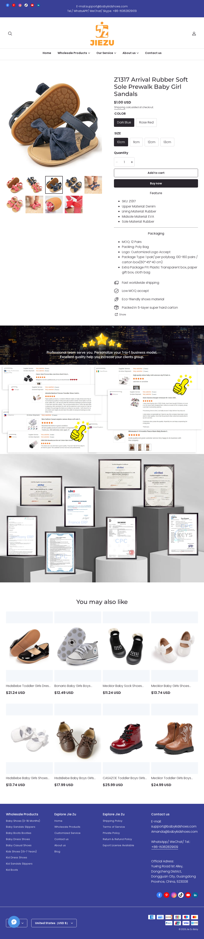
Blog (57, 851)
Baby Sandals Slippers (20, 827)
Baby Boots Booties (18, 833)
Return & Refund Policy (117, 839)
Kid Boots (12, 870)
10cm (121, 142)
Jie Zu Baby (192, 929)
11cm (136, 142)
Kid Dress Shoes (16, 857)
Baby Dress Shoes (18, 839)
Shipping (119, 107)
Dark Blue (124, 122)
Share (122, 314)
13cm (167, 142)
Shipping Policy (112, 821)
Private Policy (111, 833)
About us (60, 845)
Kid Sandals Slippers (19, 864)
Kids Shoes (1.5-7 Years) (21, 851)
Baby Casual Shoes (18, 845)
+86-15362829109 (164, 847)
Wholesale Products (67, 827)
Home (47, 53)
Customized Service (67, 833)
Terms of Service (114, 827)
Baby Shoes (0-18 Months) (23, 821)
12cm (151, 142)
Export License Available (118, 845)
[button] (10, 34)
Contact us (153, 53)
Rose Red (146, 122)
